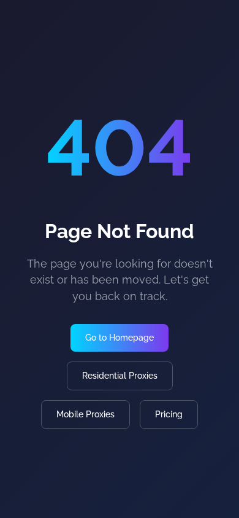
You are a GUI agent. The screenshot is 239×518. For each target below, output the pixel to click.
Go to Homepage (119, 337)
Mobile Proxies (85, 414)
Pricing (169, 414)
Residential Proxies (119, 376)
